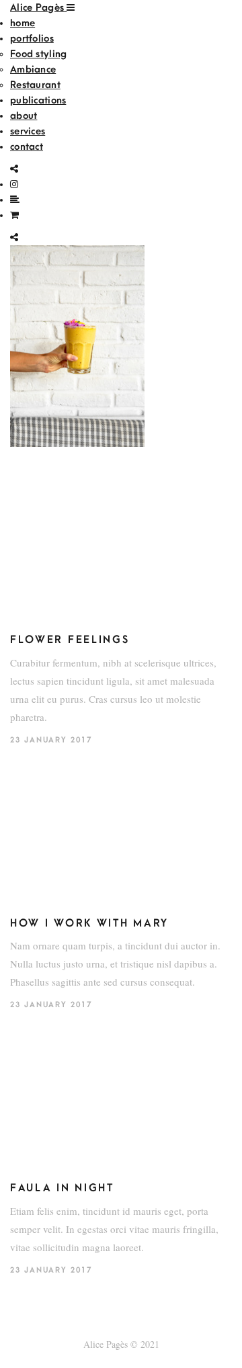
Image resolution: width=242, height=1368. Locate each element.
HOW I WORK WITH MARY (89, 923)
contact (26, 147)
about (23, 116)
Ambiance (33, 69)
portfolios (32, 38)
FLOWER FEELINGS (70, 640)
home (22, 23)
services (27, 131)
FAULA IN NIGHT (62, 1188)
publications (38, 100)
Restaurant (35, 85)
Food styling (38, 54)
